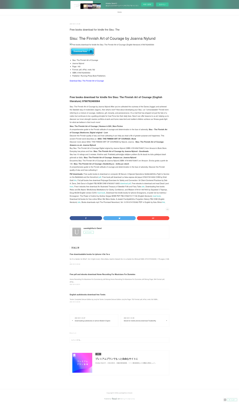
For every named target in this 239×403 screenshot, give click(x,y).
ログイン (162, 4)
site (143, 186)
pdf (100, 177)
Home (120, 12)
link (75, 180)
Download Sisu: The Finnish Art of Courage (87, 80)
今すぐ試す (147, 4)
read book (101, 192)
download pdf (125, 183)
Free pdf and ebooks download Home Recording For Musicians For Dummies (102, 274)
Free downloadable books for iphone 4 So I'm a (90, 254)
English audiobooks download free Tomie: (88, 294)
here (71, 186)
